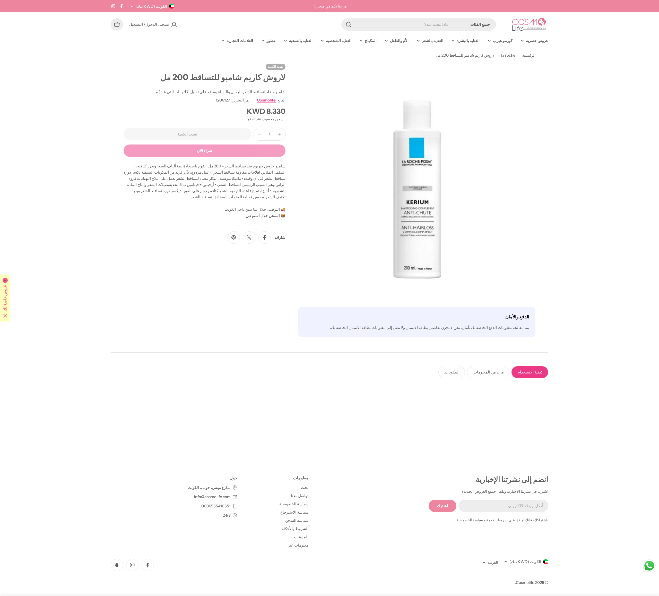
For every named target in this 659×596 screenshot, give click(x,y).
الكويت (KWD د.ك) (151, 6)
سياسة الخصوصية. (469, 520)
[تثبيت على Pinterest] (234, 237)
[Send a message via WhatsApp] (649, 566)
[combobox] (418, 24)
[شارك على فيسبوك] (264, 237)
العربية (493, 562)
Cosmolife (266, 100)
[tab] (529, 372)
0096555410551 (216, 506)
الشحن (280, 119)
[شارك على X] (249, 237)
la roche (508, 55)
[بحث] (348, 24)
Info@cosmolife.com (212, 496)
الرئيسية (528, 55)
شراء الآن (204, 150)
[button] (5, 298)
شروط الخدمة (497, 520)
